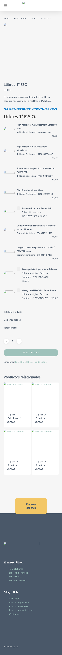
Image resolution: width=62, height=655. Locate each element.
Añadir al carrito (30, 352)
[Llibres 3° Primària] (45, 396)
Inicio (6, 18)
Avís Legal (14, 598)
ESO (17, 362)
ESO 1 (22, 362)
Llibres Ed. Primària (18, 572)
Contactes (14, 614)
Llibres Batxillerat (17, 580)
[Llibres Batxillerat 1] (17, 396)
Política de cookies (18, 606)
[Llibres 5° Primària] (45, 443)
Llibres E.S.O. (15, 576)
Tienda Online (19, 18)
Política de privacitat (19, 602)
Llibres (33, 18)
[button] (5, 5)
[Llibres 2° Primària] (17, 443)
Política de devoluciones (21, 610)
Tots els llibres (16, 569)
